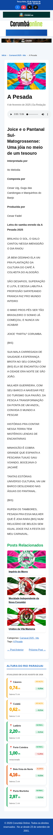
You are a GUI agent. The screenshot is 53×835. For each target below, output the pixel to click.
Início (4, 55)
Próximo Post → (37, 650)
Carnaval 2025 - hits (17, 55)
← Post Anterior (15, 650)
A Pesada (18, 641)
